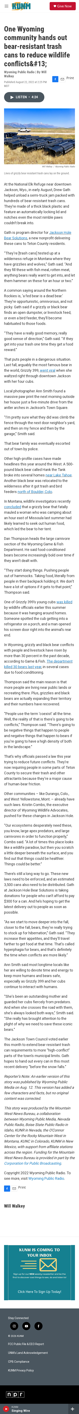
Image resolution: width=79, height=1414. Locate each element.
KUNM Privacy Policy (21, 1370)
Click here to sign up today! (39, 1291)
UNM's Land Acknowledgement (28, 1352)
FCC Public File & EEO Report (26, 1344)
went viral (47, 370)
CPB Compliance (18, 1361)
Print (70, 78)
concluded (12, 507)
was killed (64, 602)
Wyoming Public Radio (46, 1178)
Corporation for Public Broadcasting (32, 1163)
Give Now (64, 6)
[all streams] (73, 1409)
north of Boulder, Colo (35, 492)
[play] (6, 1409)
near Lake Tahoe (59, 475)
